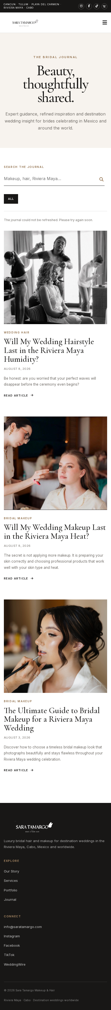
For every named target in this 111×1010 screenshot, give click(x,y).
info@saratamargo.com (23, 927)
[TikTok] (97, 6)
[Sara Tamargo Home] (24, 23)
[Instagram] (81, 6)
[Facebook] (89, 6)
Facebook (12, 945)
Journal (10, 899)
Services (11, 880)
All (11, 199)
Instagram (12, 936)
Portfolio (10, 890)
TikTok (9, 955)
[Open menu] (104, 22)
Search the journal (24, 167)
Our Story (11, 871)
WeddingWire (15, 964)
